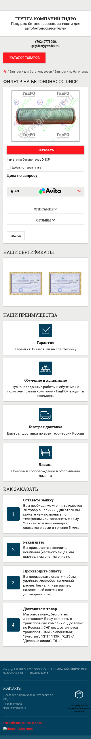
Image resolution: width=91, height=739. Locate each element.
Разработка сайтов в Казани (24, 722)
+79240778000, (46, 41)
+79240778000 (12, 704)
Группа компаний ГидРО (45, 18)
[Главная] (5, 71)
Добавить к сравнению (26, 167)
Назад (16, 236)
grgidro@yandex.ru (45, 46)
